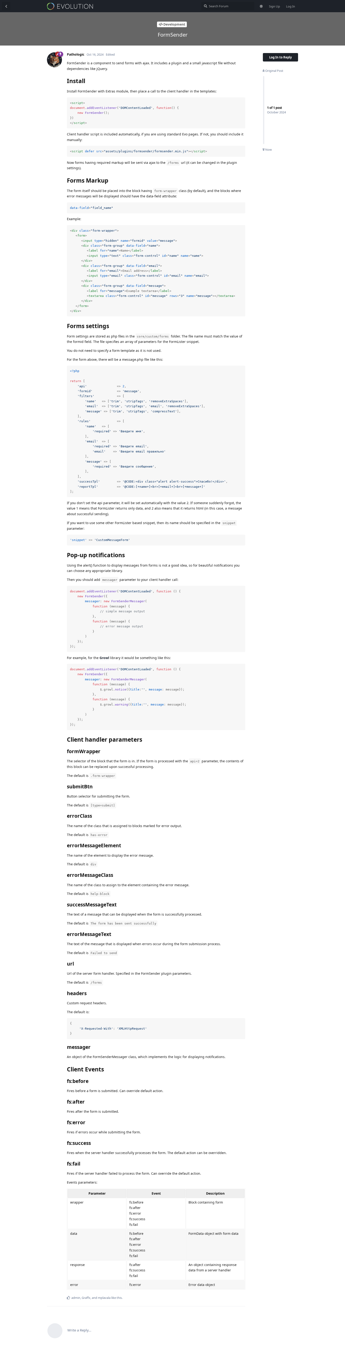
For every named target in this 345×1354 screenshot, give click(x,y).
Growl (104, 658)
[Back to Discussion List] (6, 6)
